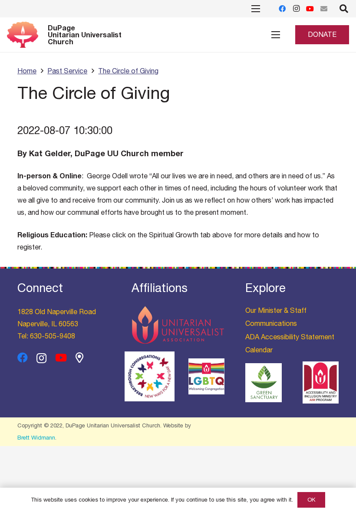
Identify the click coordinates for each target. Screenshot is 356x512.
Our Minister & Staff (276, 310)
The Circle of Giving (128, 71)
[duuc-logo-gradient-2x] (22, 35)
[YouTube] (310, 9)
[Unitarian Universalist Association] (178, 325)
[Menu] (276, 35)
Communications (271, 323)
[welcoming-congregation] (206, 376)
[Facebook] (282, 9)
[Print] (150, 376)
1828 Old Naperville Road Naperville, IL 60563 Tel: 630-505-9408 (56, 324)
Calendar (259, 350)
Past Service (67, 71)
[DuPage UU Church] (79, 357)
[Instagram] (296, 9)
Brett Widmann (36, 437)
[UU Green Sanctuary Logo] (263, 383)
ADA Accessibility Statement (289, 337)
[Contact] (324, 9)
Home (26, 71)
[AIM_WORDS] (321, 382)
